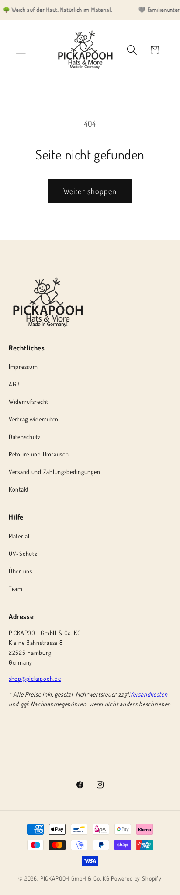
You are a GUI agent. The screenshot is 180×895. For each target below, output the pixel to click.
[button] (21, 50)
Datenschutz (25, 436)
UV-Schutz (23, 553)
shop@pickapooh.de (35, 678)
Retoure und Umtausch (39, 454)
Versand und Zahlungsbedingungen (54, 471)
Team (16, 588)
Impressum (23, 366)
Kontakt (19, 489)
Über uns (20, 571)
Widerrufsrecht (28, 401)
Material (19, 536)
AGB (14, 384)
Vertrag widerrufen (34, 419)
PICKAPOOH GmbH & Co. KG (75, 878)
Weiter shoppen (90, 191)
